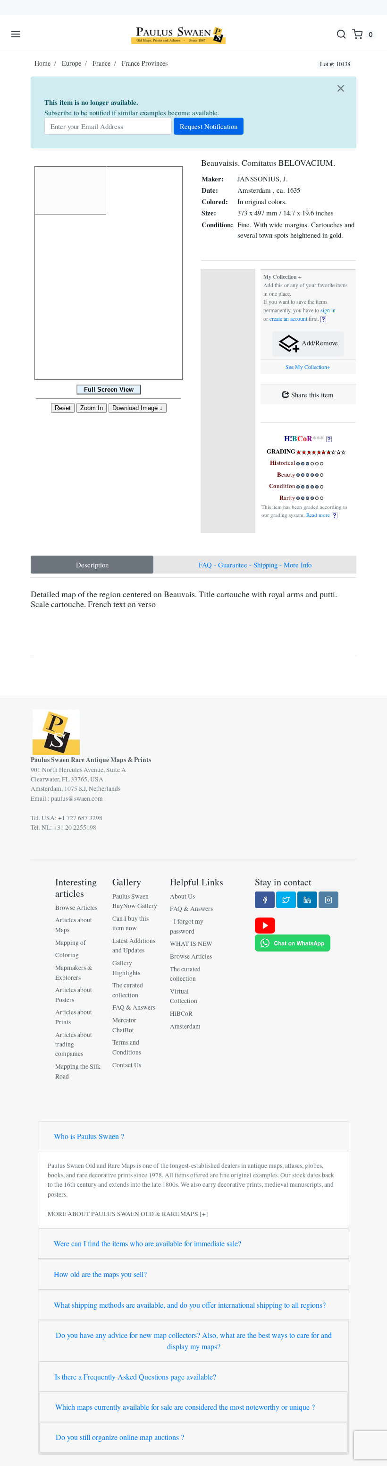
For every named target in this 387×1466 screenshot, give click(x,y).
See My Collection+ (308, 366)
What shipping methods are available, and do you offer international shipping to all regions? (190, 1305)
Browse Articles (76, 907)
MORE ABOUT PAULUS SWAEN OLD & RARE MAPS (123, 1213)
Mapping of (70, 942)
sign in (328, 310)
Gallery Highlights (126, 968)
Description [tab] (92, 564)
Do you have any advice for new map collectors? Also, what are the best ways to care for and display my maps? (194, 1340)
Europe (71, 63)
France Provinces (145, 63)
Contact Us (126, 1065)
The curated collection (127, 990)
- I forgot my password (186, 926)
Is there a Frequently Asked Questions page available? (135, 1376)
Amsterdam (185, 1026)
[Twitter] (286, 900)
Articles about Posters (73, 994)
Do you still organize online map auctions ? (120, 1437)
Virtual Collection (183, 996)
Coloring (67, 955)
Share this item (311, 394)
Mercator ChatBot (124, 1025)
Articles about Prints (73, 1017)
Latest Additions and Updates (133, 945)
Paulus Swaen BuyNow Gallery (134, 901)
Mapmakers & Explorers (74, 972)
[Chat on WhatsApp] (292, 942)
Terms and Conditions (126, 1047)
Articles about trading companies (73, 1044)
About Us (182, 896)
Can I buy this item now (130, 923)
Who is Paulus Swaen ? (89, 1136)
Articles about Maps (73, 925)
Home (42, 63)
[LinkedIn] (307, 900)
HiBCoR (181, 1013)
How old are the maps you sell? (100, 1274)
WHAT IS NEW (191, 943)
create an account (288, 318)
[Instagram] (328, 900)
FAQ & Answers (133, 1007)
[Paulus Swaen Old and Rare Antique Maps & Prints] (178, 34)
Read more (319, 514)
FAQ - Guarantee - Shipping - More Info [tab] (255, 564)
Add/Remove (319, 343)
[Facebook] (265, 900)
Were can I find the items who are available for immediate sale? (147, 1243)
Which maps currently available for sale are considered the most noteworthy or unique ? (185, 1407)
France (101, 63)
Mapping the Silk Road (78, 1071)
